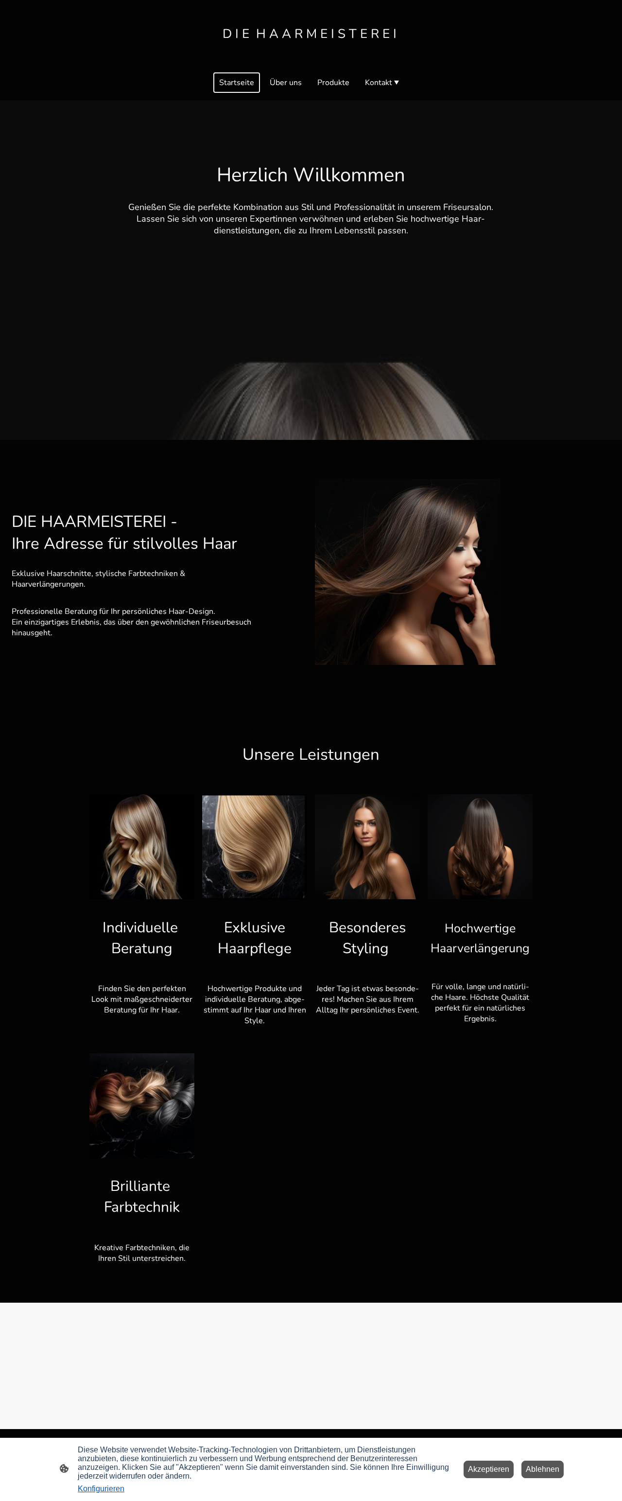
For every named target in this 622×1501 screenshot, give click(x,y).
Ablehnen (542, 1469)
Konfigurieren (101, 1488)
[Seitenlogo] (311, 52)
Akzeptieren (488, 1469)
